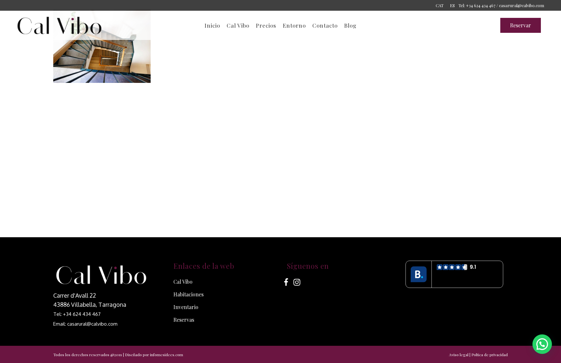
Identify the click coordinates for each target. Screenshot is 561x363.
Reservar (520, 25)
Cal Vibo (183, 281)
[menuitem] (439, 5)
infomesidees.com (166, 354)
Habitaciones (188, 294)
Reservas (183, 319)
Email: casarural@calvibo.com (85, 324)
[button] (542, 344)
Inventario (185, 307)
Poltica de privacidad (489, 354)
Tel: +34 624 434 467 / (478, 5)
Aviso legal (458, 354)
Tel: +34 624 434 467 (77, 314)
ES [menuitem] (452, 5)
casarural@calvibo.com (521, 5)
